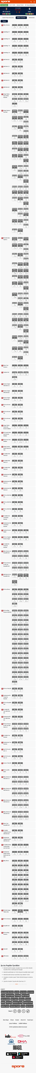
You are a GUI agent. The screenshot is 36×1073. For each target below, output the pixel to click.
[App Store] (11, 1054)
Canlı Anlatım (30, 992)
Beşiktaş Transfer (5, 1006)
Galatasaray (21, 999)
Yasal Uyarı (30, 1020)
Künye (12, 1020)
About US (23, 1020)
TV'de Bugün (18, 995)
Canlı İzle (23, 1006)
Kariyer (17, 1020)
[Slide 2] (16, 984)
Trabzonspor (9, 1002)
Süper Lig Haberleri (5, 999)
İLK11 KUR (12, 5)
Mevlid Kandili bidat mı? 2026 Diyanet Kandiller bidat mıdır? (19, 972)
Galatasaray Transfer (17, 1002)
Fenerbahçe (28, 999)
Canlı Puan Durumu (8, 17)
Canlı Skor (16, 992)
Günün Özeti (20, 5)
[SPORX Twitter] (23, 1011)
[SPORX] (18, 1067)
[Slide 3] (19, 984)
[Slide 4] (22, 984)
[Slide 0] (10, 984)
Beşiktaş (3, 1002)
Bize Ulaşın (6, 1020)
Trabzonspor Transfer (15, 1006)
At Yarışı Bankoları (30, 5)
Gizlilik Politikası (23, 1023)
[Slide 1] (13, 984)
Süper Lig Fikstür (25, 995)
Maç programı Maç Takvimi (7, 992)
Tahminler (32, 17)
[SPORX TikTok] (28, 1011)
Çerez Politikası (13, 1023)
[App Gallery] (17, 1057)
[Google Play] (23, 1054)
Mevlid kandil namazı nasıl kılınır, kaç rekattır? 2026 (17, 974)
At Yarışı (3, 995)
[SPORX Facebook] (15, 1011)
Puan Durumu (23, 992)
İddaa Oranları (21, 17)
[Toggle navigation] (34, 1)
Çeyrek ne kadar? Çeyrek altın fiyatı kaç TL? (15, 981)
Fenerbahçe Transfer (28, 1002)
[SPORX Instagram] (19, 1011)
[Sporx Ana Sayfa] (6, 2)
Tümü (4, 21)
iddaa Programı (14, 999)
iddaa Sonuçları (29, 1006)
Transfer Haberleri (10, 995)
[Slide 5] (25, 984)
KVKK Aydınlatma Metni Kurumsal (18, 1027)
